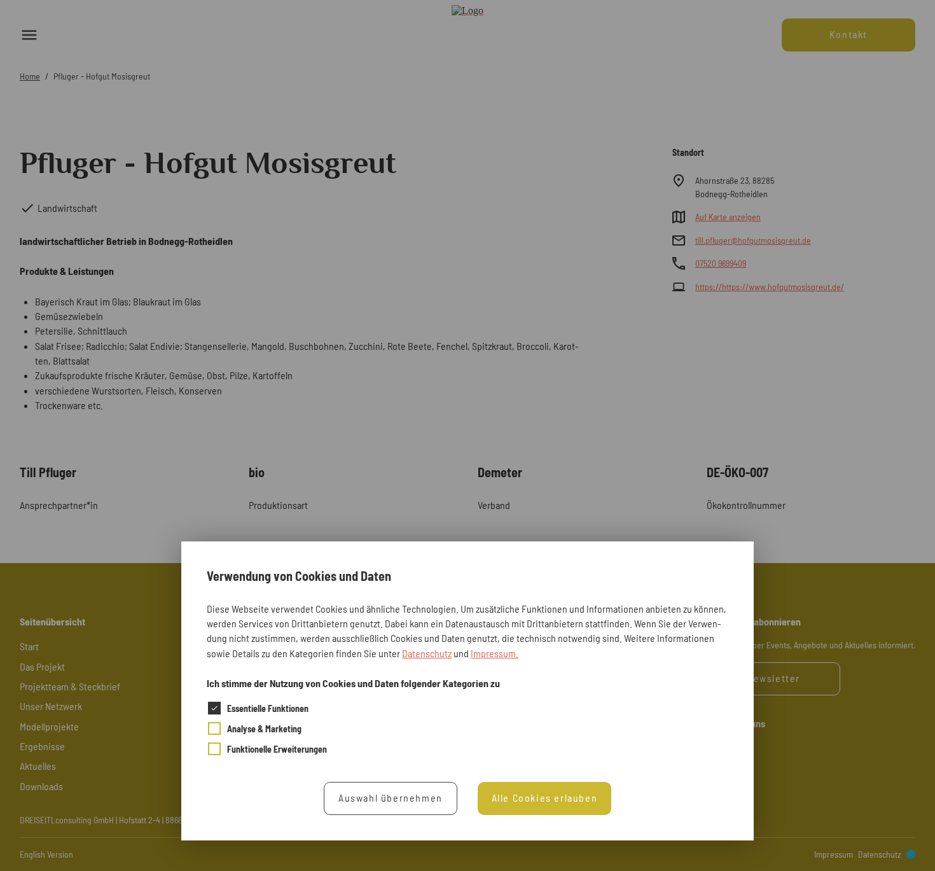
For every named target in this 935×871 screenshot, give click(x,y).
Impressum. (494, 652)
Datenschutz (427, 652)
